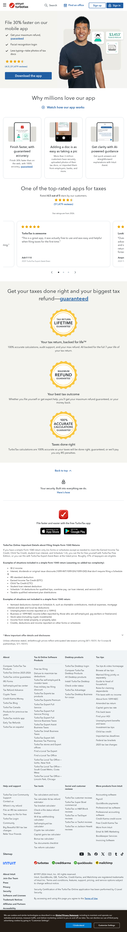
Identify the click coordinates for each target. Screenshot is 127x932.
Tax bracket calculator (44, 805)
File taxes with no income (108, 694)
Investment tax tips (105, 727)
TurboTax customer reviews (78, 798)
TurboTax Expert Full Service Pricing (44, 711)
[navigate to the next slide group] (75, 272)
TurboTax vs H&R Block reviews (76, 809)
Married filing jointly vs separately (107, 675)
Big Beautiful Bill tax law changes (15, 828)
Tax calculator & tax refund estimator (47, 799)
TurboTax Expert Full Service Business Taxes (45, 718)
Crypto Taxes (9, 694)
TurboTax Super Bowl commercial (75, 802)
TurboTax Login (11, 818)
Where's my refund (12, 805)
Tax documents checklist (46, 843)
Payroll (99, 799)
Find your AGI (103, 716)
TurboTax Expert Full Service (44, 705)
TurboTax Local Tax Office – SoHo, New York (47, 760)
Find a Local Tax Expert (45, 751)
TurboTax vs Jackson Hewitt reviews (78, 827)
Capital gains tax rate (106, 707)
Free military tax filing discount (44, 687)
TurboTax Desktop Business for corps (78, 695)
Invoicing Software (105, 840)
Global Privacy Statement (67, 915)
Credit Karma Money (13, 698)
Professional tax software (108, 807)
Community (9, 823)
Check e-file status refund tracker (46, 810)
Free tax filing (41, 669)
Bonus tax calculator (44, 839)
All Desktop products (75, 677)
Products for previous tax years (15, 712)
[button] (63, 635)
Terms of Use (91, 898)
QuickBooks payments (107, 803)
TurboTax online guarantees (17, 677)
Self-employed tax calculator (43, 824)
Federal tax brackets (106, 740)
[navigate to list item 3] (68, 272)
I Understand (78, 925)
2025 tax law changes (106, 744)
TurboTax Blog (10, 703)
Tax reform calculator (44, 847)
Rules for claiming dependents (105, 688)
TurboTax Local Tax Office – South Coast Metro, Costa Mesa (47, 767)
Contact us (8, 801)
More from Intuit (104, 827)
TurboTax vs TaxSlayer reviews (76, 816)
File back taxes (103, 712)
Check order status (74, 685)
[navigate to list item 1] (58, 272)
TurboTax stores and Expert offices (47, 745)
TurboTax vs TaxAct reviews (78, 822)
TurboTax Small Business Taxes (46, 731)
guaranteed (17, 38)
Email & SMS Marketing (107, 831)
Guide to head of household (104, 682)
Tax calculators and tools (46, 794)
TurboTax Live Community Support (16, 795)
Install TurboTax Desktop (77, 681)
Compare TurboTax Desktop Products (74, 671)
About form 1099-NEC (107, 699)
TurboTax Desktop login (77, 666)
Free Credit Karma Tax (107, 823)
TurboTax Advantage (75, 690)
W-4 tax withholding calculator (44, 817)
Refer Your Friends (12, 834)
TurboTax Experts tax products (44, 694)
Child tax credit (103, 731)
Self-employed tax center (15, 685)
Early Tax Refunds (11, 722)
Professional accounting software (108, 812)
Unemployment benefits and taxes (108, 721)
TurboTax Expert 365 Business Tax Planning (45, 738)
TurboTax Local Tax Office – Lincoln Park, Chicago (47, 776)
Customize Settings (107, 925)
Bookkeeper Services (106, 836)
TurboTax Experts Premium (47, 700)
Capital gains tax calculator (47, 834)
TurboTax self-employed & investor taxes (47, 680)
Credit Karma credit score (108, 818)
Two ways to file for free (15, 814)
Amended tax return (106, 703)
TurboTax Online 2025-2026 (17, 672)
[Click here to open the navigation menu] (4, 4)
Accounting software (106, 794)
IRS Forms (8, 681)
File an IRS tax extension (15, 810)
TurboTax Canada (11, 707)
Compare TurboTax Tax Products (14, 666)
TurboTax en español (13, 727)
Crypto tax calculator (44, 830)
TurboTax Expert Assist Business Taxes (45, 725)
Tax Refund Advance (13, 690)
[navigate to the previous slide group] (52, 272)
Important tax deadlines (107, 736)
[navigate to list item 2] (63, 272)
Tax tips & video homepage (109, 666)
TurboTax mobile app (13, 718)
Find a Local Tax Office (45, 755)
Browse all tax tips (105, 670)
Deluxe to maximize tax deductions (45, 674)
